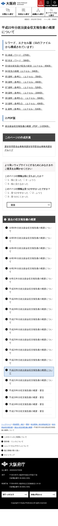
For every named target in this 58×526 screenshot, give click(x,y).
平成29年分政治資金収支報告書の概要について (31, 300)
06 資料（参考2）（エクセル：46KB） (24, 82)
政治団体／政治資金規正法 (40, 424)
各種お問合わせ (36, 495)
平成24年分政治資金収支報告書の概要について (31, 351)
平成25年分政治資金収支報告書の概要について (31, 341)
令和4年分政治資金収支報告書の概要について (30, 250)
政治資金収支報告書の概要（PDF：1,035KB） (27, 126)
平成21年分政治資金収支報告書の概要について (31, 382)
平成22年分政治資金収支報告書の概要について (31, 372)
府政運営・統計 (18, 424)
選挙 (27, 424)
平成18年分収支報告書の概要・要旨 (26, 404)
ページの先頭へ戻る (53, 465)
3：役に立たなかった (18, 184)
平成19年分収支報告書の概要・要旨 (26, 397)
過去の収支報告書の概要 (22, 219)
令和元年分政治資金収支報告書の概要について (30, 280)
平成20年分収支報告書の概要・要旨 (26, 390)
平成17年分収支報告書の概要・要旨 (26, 411)
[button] (40, 3)
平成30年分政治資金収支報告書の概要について (31, 290)
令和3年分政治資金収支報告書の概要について (30, 260)
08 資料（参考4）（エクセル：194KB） (24, 93)
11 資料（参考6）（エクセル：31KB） (23, 109)
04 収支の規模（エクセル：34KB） (22, 71)
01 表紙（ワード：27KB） (18, 55)
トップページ (6, 424)
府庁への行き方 (8, 495)
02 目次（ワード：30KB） (18, 60)
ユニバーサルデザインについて (16, 446)
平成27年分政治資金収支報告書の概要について (31, 321)
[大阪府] (14, 3)
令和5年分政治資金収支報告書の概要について (30, 239)
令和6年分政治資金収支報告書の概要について (30, 229)
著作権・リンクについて (13, 442)
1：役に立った (15, 180)
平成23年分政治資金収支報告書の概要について (31, 361)
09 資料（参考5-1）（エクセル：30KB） (25, 98)
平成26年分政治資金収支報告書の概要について (31, 331)
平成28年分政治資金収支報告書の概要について (31, 311)
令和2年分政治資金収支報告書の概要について (30, 270)
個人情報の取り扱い (12, 450)
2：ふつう (31, 180)
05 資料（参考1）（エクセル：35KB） (24, 76)
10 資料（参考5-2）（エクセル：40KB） (25, 103)
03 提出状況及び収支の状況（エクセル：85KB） (28, 66)
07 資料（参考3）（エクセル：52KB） (24, 87)
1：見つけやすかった (18, 193)
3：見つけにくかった (18, 197)
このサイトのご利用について (15, 437)
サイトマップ (9, 455)
